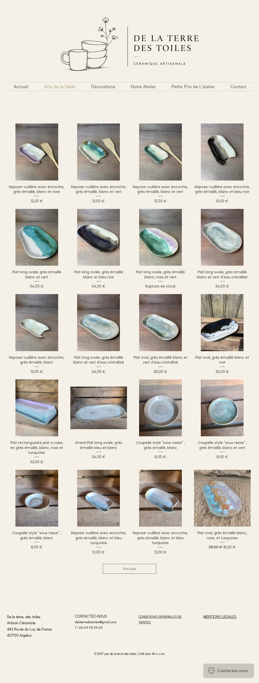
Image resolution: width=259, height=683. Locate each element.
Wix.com (158, 654)
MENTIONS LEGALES (219, 617)
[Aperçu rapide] (36, 152)
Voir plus (129, 568)
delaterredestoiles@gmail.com (96, 622)
